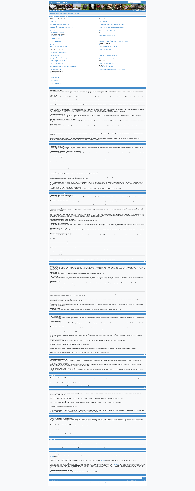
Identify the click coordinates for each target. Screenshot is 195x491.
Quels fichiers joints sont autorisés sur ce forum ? (108, 61)
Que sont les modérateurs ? (104, 21)
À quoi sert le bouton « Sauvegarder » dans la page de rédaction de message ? (63, 66)
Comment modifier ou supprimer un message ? (58, 52)
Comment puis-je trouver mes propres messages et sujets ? (109, 50)
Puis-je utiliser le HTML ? (54, 74)
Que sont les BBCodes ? (54, 72)
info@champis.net (102, 482)
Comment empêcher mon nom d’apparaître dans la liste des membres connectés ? (64, 36)
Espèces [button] (58, 2)
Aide (63, 10)
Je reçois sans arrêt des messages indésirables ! (107, 35)
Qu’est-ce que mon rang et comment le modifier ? (59, 46)
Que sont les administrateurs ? (104, 19)
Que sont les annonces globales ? (56, 78)
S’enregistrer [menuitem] (136, 10)
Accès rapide (52, 10)
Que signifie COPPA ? (54, 21)
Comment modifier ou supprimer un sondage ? (58, 58)
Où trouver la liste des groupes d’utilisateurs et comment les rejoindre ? (111, 24)
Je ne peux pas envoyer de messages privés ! (107, 33)
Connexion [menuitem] (143, 10)
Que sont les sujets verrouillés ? (55, 83)
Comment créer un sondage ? (55, 55)
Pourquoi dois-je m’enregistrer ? (55, 19)
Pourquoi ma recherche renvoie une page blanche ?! (108, 47)
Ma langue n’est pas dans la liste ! (56, 41)
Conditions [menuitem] (100, 484)
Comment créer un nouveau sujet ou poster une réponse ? (60, 50)
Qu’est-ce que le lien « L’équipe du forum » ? (107, 30)
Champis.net (53, 480)
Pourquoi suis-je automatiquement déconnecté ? (58, 30)
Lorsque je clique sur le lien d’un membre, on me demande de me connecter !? (65, 47)
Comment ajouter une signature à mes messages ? (59, 54)
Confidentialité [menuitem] (95, 484)
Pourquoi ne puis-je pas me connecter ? (57, 26)
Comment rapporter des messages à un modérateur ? (59, 64)
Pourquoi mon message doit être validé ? (57, 67)
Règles (58, 10)
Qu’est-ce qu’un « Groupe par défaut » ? (106, 29)
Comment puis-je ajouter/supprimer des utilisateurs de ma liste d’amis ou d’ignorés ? (114, 41)
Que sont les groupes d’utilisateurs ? (105, 22)
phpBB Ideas (102, 460)
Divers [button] (77, 2)
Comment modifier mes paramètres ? (56, 35)
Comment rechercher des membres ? (105, 49)
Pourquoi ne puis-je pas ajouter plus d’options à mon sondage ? (61, 57)
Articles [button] (65, 2)
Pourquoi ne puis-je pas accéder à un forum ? (58, 60)
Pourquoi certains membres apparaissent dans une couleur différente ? (111, 27)
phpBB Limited (78, 455)
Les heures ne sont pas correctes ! (56, 38)
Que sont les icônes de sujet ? (55, 85)
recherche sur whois (115, 464)
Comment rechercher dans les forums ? (106, 44)
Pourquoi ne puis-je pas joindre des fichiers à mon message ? (61, 61)
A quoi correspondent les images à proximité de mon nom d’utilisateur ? (63, 43)
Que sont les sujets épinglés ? (55, 81)
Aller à (143, 477)
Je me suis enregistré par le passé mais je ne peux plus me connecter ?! (62, 27)
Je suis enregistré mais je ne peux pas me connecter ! (59, 24)
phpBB (84, 168)
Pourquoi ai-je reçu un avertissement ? (57, 63)
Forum (58, 480)
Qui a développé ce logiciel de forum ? (106, 66)
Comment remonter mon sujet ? (55, 69)
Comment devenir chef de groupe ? (105, 26)
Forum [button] (72, 2)
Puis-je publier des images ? (55, 77)
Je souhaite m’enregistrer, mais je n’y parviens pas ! (59, 22)
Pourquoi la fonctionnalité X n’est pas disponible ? (108, 67)
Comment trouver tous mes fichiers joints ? (106, 63)
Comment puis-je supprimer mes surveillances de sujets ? (109, 58)
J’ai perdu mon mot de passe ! (55, 29)
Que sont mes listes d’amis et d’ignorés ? (106, 40)
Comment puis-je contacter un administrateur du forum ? (109, 71)
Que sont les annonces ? (54, 80)
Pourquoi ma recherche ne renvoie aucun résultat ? (108, 46)
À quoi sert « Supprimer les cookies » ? (57, 32)
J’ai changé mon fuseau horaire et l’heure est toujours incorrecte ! (61, 40)
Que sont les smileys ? (54, 75)
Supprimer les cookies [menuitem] (130, 480)
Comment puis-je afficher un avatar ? (56, 44)
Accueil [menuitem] (52, 2)
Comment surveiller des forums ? (105, 57)
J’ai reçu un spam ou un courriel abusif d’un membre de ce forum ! (110, 36)
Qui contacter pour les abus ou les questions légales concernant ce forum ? (112, 69)
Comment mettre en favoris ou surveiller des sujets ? (108, 55)
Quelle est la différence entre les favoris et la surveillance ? (109, 54)
